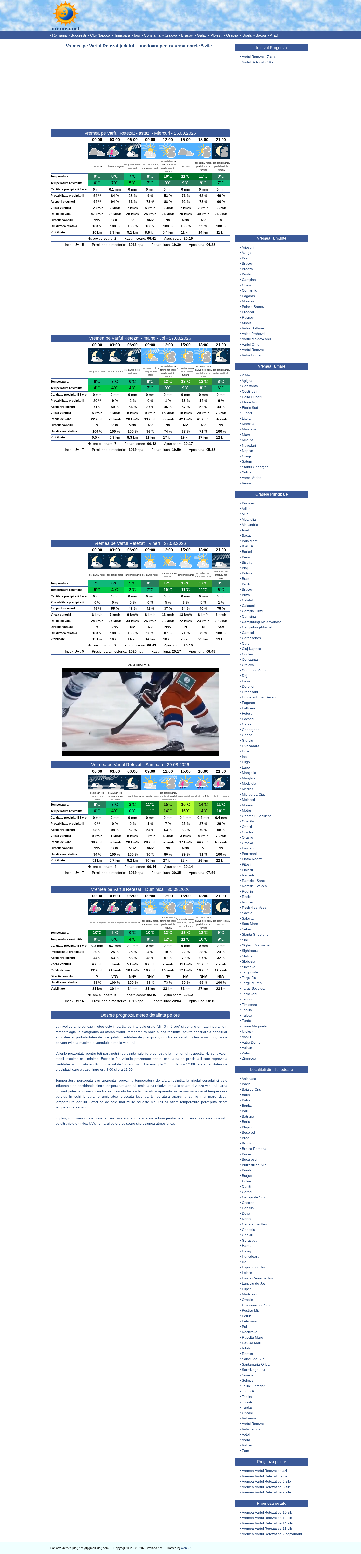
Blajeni (247, 1127)
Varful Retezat (253, 350)
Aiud (245, 514)
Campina (249, 280)
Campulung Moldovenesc (261, 622)
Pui (244, 1327)
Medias (247, 789)
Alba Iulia (249, 519)
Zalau (246, 1053)
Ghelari (247, 1235)
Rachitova (249, 1332)
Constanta (152, 35)
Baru (245, 1111)
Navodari (249, 445)
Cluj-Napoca (100, 35)
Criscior (248, 1203)
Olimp (246, 456)
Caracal (248, 632)
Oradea (232, 35)
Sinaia (246, 323)
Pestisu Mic (251, 1310)
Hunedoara (250, 746)
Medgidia (249, 783)
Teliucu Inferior (253, 1386)
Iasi (137, 35)
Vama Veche (251, 478)
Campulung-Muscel (257, 627)
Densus (248, 1208)
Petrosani (249, 854)
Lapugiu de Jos (254, 1267)
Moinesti (248, 800)
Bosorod (248, 1132)
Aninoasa (249, 1079)
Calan (246, 1181)
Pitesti (246, 864)
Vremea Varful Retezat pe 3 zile (266, 1481)
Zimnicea (249, 1058)
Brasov (187, 35)
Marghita (249, 778)
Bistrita (247, 562)
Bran (245, 258)
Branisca (248, 1143)
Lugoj (246, 762)
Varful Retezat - (259, 57)
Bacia (246, 1084)
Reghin (247, 891)
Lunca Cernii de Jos (257, 1278)
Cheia (246, 285)
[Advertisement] (140, 87)
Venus (246, 483)
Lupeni (247, 767)
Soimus (247, 1380)
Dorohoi (248, 686)
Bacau (261, 35)
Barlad (247, 552)
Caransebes (251, 638)
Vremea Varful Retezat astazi (264, 1471)
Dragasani (250, 692)
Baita (246, 1095)
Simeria (248, 1375)
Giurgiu (247, 740)
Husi (245, 751)
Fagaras (248, 296)
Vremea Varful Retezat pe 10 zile (267, 1512)
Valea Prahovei (253, 334)
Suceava (248, 967)
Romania (59, 35)
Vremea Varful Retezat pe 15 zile (267, 1528)
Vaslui (246, 1037)
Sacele (247, 913)
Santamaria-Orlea (256, 1364)
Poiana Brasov (253, 307)
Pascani (248, 848)
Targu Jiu (249, 978)
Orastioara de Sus (256, 1305)
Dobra (246, 1219)
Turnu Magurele (254, 1026)
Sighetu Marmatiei (256, 945)
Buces (246, 1154)
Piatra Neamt (252, 859)
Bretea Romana (254, 1149)
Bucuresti (78, 35)
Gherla (247, 735)
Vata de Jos (251, 1429)
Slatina (247, 956)
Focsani (248, 719)
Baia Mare (250, 541)
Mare (246, 434)
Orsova (247, 843)
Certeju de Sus (253, 1197)
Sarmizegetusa (253, 1370)
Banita (247, 1105)
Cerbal (247, 1192)
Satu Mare (250, 924)
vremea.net (65, 28)
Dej (244, 676)
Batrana (248, 1116)
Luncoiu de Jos (253, 1283)
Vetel (246, 1434)
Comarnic (249, 290)
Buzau (247, 595)
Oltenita (248, 821)
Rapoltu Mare (252, 1337)
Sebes (247, 929)
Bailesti (247, 546)
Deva (246, 681)
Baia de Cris (251, 1089)
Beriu (246, 1122)
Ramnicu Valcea (254, 886)
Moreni (247, 805)
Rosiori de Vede (254, 907)
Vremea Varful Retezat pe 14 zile (267, 1523)
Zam (245, 1451)
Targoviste (250, 972)
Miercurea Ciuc (253, 794)
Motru (246, 810)
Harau (246, 1246)
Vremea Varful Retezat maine (264, 1476)
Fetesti (247, 713)
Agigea (247, 381)
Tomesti (248, 1391)
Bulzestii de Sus (254, 1165)
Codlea (247, 654)
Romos (247, 1353)
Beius (246, 557)
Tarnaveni (249, 994)
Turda (246, 1021)
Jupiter (247, 413)
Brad (245, 579)
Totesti (247, 1402)
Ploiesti (216, 35)
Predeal (248, 312)
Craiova (171, 35)
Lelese (247, 1273)
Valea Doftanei (253, 328)
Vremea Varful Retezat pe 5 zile (266, 1487)
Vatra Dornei (251, 355)
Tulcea (247, 1015)
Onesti (247, 827)
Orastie (247, 837)
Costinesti (249, 391)
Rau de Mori (251, 1343)
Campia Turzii (252, 611)
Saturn (247, 461)
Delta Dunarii (252, 397)
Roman (247, 902)
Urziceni (248, 1031)
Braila (246, 35)
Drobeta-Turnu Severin (260, 697)
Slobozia (248, 961)
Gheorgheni (251, 730)
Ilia (244, 1262)
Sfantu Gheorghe (255, 467)
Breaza (247, 269)
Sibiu (246, 940)
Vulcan (247, 1048)
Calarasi (248, 606)
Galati (201, 35)
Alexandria (250, 525)
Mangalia (249, 429)
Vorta (246, 1440)
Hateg (246, 1251)
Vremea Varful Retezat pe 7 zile (266, 1492)
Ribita (246, 1348)
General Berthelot (255, 1224)
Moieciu (248, 301)
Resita (247, 897)
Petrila (247, 1316)
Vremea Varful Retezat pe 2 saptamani (272, 1534)
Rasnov (248, 317)
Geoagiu (248, 1229)
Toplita (247, 1010)
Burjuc (247, 1176)
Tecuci (247, 999)
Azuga (246, 253)
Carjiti (246, 1186)
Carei (246, 643)
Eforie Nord (251, 402)
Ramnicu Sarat (253, 881)
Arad (274, 35)
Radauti (248, 875)
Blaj (245, 568)
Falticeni (248, 708)
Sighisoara (250, 951)
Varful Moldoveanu (256, 339)
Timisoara (122, 35)
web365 (186, 1548)
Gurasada (249, 1240)
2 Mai (246, 375)
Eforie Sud (250, 408)
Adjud (246, 508)
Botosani (248, 573)
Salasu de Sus (253, 1359)
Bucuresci (249, 1159)
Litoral (246, 418)
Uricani (247, 1413)
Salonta (248, 918)
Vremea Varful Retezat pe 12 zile (267, 1518)
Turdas (247, 1407)
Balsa (246, 1100)
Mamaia (248, 424)
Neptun (247, 451)
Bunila (246, 1170)
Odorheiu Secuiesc (256, 816)
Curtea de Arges (254, 670)
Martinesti (249, 1294)
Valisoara (249, 1418)
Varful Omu (250, 344)
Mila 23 (247, 440)
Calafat (247, 600)
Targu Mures (252, 983)
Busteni (247, 274)
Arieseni (248, 247)
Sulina (246, 472)
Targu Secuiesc (254, 988)
